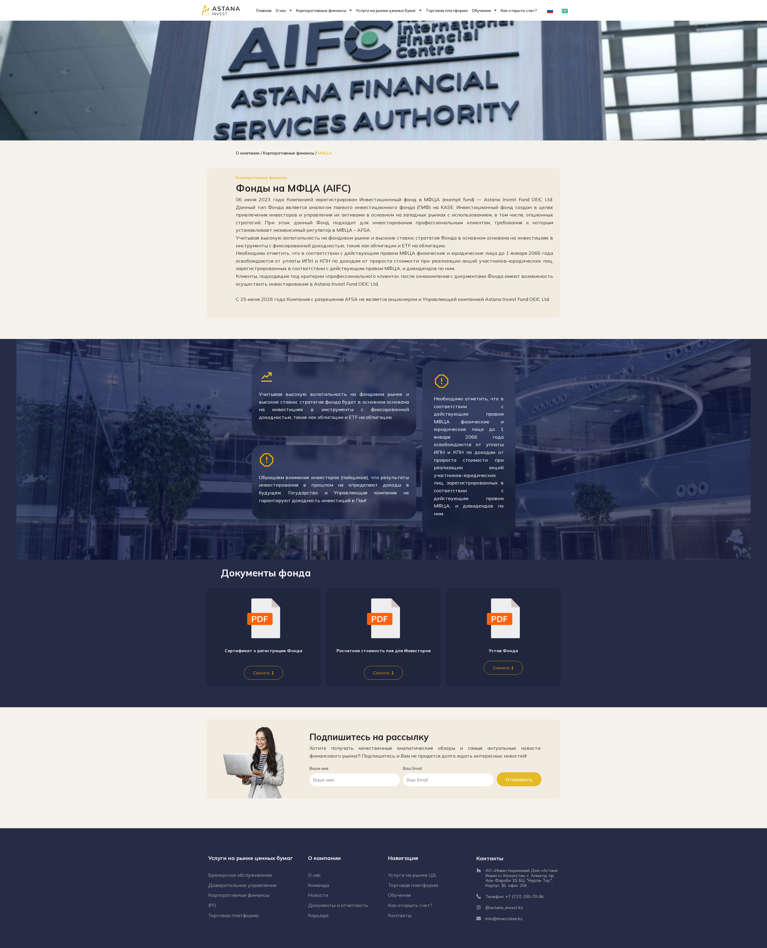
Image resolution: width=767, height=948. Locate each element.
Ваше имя (318, 768)
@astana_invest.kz (504, 907)
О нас (281, 10)
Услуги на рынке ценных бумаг (386, 10)
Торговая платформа (447, 10)
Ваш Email (412, 768)
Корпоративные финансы (321, 10)
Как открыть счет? (519, 10)
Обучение (481, 10)
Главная (263, 10)
